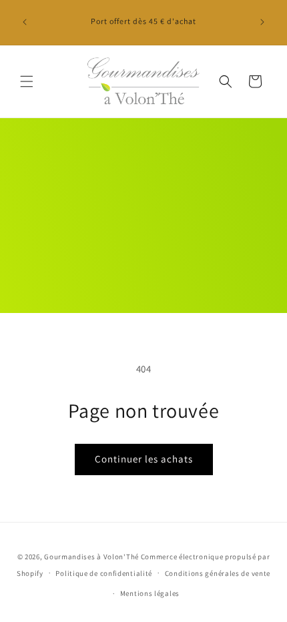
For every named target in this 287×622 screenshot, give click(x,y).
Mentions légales (150, 593)
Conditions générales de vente (217, 573)
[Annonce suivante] (262, 22)
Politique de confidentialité (103, 573)
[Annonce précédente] (24, 22)
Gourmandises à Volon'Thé (91, 556)
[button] (26, 81)
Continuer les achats (144, 458)
